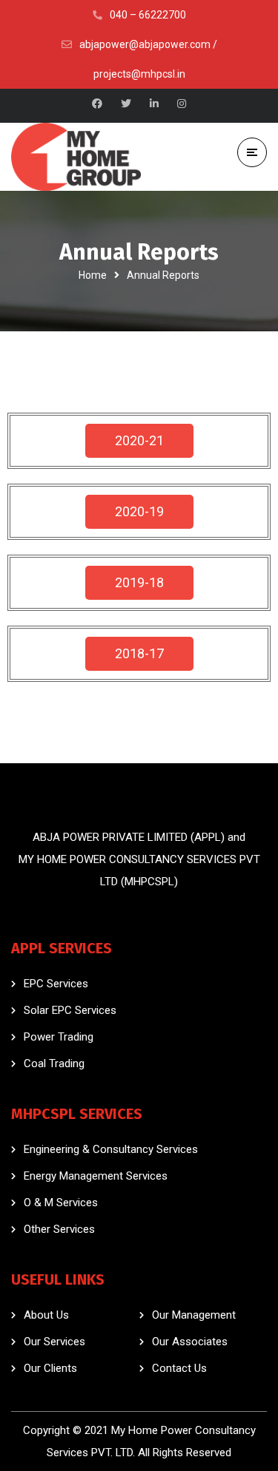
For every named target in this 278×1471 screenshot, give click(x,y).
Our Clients (50, 1368)
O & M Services (61, 1202)
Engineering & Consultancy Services (111, 1149)
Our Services (54, 1341)
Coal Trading (54, 1063)
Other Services (59, 1229)
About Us (46, 1315)
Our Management (194, 1315)
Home (93, 275)
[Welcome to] (76, 157)
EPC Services (56, 983)
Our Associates (190, 1341)
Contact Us (179, 1368)
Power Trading (58, 1037)
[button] (139, 441)
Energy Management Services (96, 1176)
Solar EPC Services (70, 1010)
